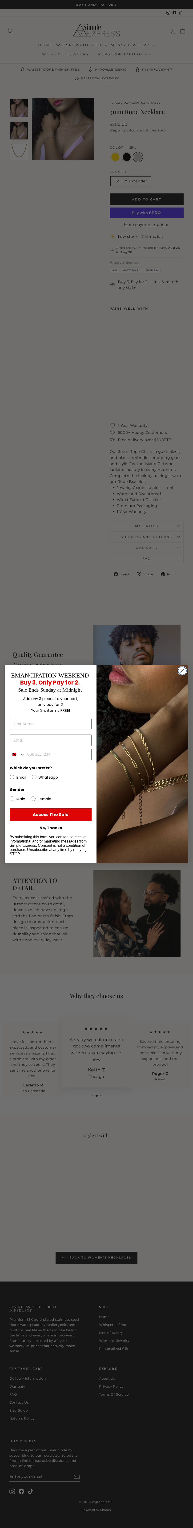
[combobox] (17, 754)
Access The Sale (50, 814)
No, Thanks (51, 828)
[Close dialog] (182, 671)
